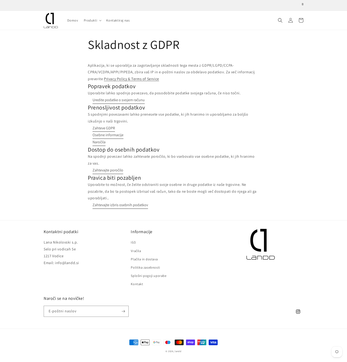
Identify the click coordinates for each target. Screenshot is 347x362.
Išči (133, 242)
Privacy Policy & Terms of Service (131, 78)
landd (178, 351)
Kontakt (137, 284)
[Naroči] (123, 311)
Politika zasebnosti (145, 267)
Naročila (99, 142)
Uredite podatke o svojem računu (119, 99)
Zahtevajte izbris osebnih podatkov (120, 204)
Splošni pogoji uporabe (148, 276)
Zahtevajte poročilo (108, 170)
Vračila (136, 251)
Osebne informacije (108, 134)
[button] (92, 20)
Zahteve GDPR (104, 128)
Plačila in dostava (144, 259)
